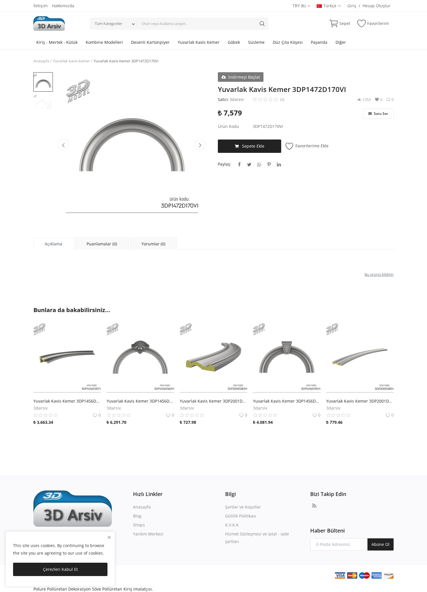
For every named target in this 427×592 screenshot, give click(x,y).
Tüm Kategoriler (108, 23)
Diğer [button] (341, 42)
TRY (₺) (300, 5)
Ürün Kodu (228, 126)
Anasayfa (41, 61)
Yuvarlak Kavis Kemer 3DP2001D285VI (360, 401)
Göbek (234, 42)
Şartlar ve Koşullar (243, 507)
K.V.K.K (232, 525)
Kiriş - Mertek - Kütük (57, 42)
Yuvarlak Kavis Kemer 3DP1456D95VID (286, 401)
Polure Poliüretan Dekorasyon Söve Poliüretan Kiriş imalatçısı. (93, 589)
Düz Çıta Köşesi (288, 42)
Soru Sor (380, 113)
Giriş (351, 5)
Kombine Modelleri (104, 42)
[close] (109, 537)
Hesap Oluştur (377, 5)
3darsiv (236, 99)
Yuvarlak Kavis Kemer (199, 42)
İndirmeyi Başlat (244, 77)
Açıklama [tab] (53, 244)
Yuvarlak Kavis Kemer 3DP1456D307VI (67, 401)
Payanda (319, 42)
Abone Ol (381, 544)
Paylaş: (224, 164)
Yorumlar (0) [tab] (153, 244)
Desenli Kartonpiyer (150, 42)
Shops (139, 525)
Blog (137, 516)
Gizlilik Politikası (240, 516)
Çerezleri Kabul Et (60, 569)
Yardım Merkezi (148, 534)
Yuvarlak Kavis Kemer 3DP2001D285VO (213, 401)
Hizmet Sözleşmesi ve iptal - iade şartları (257, 537)
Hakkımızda (63, 5)
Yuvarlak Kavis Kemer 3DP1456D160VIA (140, 401)
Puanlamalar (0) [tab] (102, 244)
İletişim (40, 5)
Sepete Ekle (253, 146)
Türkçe (330, 5)
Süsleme (256, 42)
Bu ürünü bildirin (379, 274)
